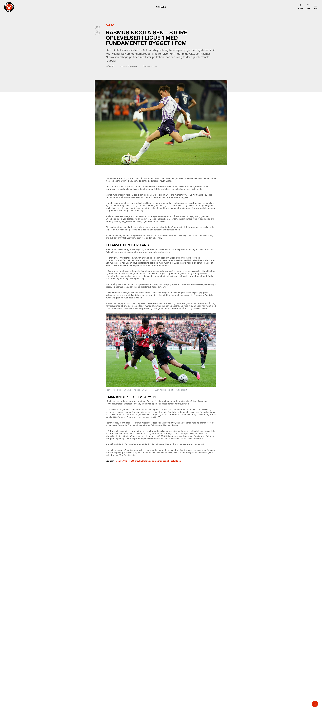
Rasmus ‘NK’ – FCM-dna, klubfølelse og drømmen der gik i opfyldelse (148, 461)
